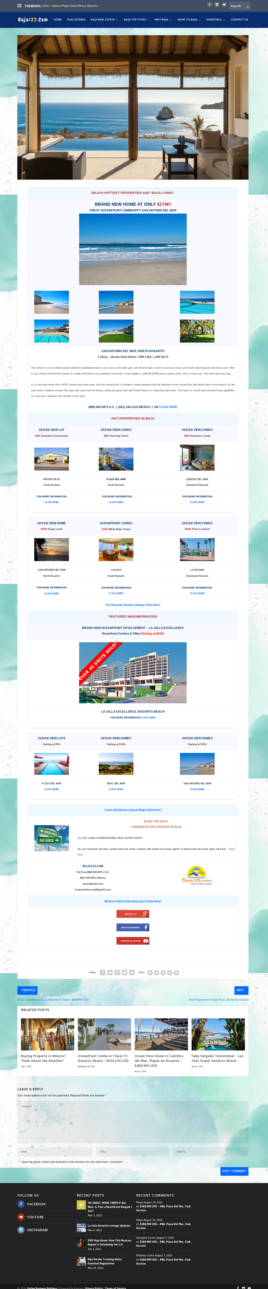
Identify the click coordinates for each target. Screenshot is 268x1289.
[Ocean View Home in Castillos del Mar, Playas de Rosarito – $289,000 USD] (161, 1034)
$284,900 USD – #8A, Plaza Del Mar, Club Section (163, 1208)
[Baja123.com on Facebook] (132, 927)
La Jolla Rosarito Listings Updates (109, 1225)
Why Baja (161, 20)
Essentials (214, 20)
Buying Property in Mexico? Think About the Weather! (43, 1059)
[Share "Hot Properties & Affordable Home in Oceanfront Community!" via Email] (124, 972)
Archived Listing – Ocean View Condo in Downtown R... (74, 5)
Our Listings (76, 20)
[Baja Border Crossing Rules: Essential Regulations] (81, 1261)
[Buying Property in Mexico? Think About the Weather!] (47, 1034)
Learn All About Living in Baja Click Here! (133, 809)
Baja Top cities (134, 20)
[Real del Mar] (116, 764)
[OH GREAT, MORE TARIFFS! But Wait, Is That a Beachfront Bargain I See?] (81, 1204)
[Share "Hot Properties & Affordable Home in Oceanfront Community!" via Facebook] (102, 972)
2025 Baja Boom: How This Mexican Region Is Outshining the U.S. (109, 1242)
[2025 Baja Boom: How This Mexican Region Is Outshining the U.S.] (81, 1242)
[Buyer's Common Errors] (51, 838)
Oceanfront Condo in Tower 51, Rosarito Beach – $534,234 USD (103, 1059)
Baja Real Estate (103, 20)
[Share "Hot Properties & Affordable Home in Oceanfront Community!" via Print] (131, 972)
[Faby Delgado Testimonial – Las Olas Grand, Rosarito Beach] (218, 1034)
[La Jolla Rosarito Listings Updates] (81, 1227)
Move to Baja (187, 20)
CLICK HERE (51, 789)
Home (58, 20)
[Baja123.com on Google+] (132, 914)
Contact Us (239, 20)
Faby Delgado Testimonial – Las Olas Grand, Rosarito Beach (217, 1059)
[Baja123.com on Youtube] (132, 941)
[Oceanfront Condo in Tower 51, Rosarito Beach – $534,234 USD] (104, 1034)
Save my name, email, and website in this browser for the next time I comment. (72, 1162)
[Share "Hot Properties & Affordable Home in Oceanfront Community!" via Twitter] (110, 972)
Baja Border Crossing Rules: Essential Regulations (105, 1261)
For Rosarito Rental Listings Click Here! (133, 604)
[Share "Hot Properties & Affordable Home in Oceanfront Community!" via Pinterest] (117, 972)
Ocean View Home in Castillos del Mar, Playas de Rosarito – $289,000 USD (159, 1061)
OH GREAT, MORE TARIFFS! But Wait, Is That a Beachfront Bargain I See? (110, 1206)
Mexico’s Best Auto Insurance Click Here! (132, 901)
